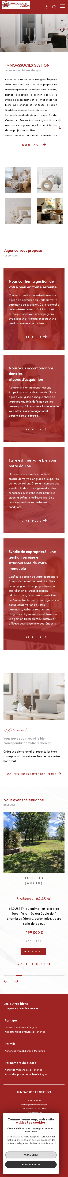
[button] (16, 973)
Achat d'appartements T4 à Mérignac (26, 1066)
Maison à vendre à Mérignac (21, 1019)
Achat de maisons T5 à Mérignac (23, 1061)
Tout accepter (31, 1164)
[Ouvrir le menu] (62, 6)
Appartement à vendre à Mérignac (25, 1023)
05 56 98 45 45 (34, 1092)
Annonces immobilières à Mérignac (25, 1042)
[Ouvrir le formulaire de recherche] (54, 7)
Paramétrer (31, 1154)
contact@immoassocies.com (34, 1096)
